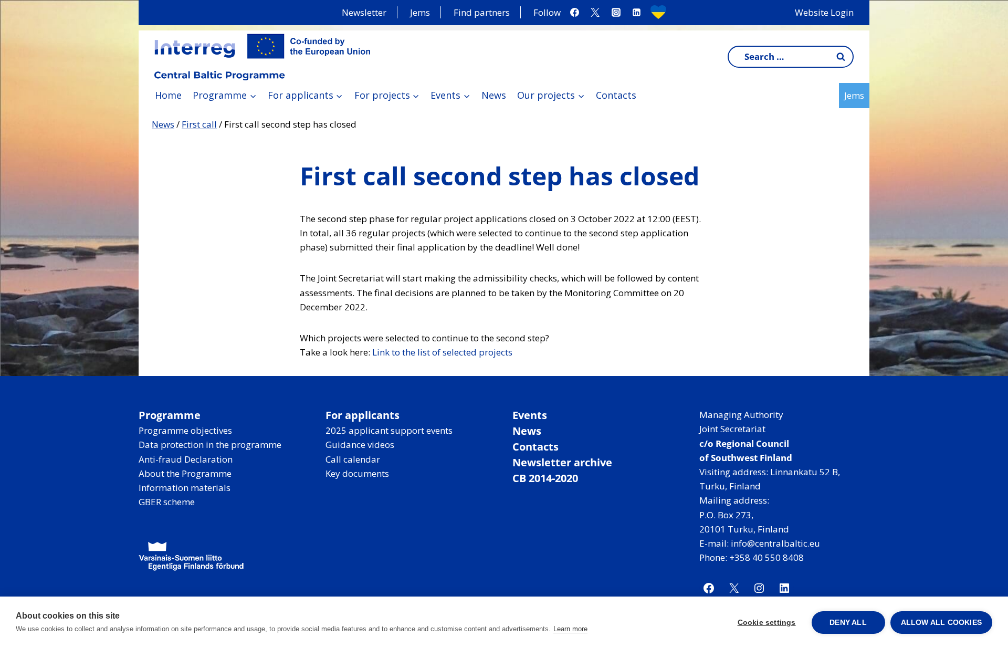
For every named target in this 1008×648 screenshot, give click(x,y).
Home (168, 95)
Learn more (570, 629)
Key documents (357, 473)
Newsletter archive (562, 462)
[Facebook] (575, 13)
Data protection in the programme (210, 444)
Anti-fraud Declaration (186, 459)
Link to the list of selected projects (442, 352)
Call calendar (353, 459)
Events (529, 415)
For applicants (363, 415)
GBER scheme (167, 502)
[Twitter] (595, 13)
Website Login (824, 12)
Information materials (184, 488)
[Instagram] (616, 13)
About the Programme (185, 473)
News (493, 95)
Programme (170, 415)
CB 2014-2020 (545, 478)
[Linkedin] (636, 13)
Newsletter (364, 12)
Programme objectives (185, 430)
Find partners (482, 12)
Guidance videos (360, 444)
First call (199, 124)
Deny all (848, 622)
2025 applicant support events (389, 430)
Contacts (616, 95)
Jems (420, 12)
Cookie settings (767, 622)
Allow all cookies (941, 622)
